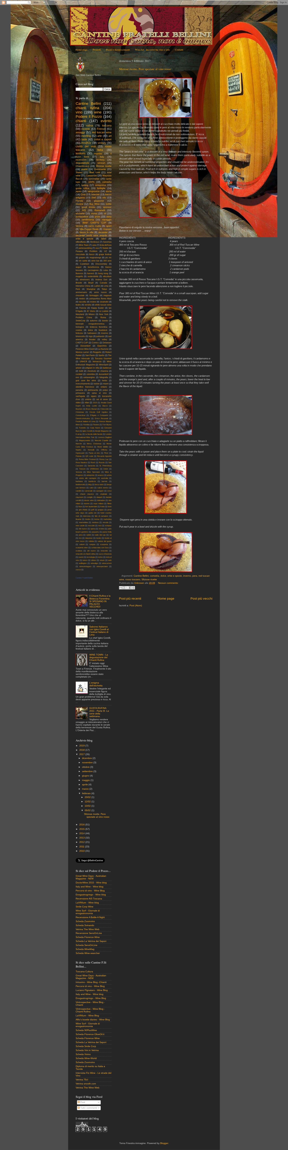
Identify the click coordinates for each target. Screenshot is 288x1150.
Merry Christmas (94, 444)
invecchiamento (83, 384)
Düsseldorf (85, 346)
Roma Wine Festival (87, 459)
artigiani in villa (92, 368)
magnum (108, 295)
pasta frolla (107, 532)
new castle (80, 526)
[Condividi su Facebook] (130, 587)
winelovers (85, 279)
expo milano (99, 504)
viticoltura (81, 242)
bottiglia (101, 188)
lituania (78, 519)
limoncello (80, 336)
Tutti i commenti (88, 1108)
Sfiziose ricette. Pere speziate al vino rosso (145, 69)
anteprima (100, 185)
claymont (79, 497)
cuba (105, 270)
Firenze (101, 128)
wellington (83, 563)
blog (90, 484)
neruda (105, 522)
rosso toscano (132, 579)
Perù (78, 289)
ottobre (86, 767)
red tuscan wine (102, 132)
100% (91, 182)
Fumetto (82, 428)
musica (79, 204)
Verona (79, 226)
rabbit (88, 535)
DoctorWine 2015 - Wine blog (91, 882)
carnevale (88, 491)
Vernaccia (97, 361)
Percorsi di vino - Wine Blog (90, 890)
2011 (82, 846)
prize (97, 216)
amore (79, 368)
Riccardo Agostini (104, 456)
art (110, 135)
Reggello (97, 352)
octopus (108, 526)
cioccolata (80, 254)
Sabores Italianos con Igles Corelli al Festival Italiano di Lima (99, 630)
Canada (103, 283)
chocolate (80, 295)
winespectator (102, 566)
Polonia (79, 456)
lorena (96, 519)
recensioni (81, 159)
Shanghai (90, 289)
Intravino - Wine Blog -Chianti (91, 982)
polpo (105, 390)
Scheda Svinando (85, 925)
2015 (82, 829)
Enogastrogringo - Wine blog (91, 894)
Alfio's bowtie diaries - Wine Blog (93, 1019)
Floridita (86, 425)
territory (100, 159)
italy (102, 156)
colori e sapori (103, 139)
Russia (101, 462)
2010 (82, 851)
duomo (87, 504)
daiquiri (99, 497)
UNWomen (94, 469)
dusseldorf (103, 374)
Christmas (80, 412)
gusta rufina (82, 188)
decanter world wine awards (91, 235)
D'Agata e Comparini (99, 415)
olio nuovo (83, 529)
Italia (100, 149)
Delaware (107, 343)
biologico (80, 327)
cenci (109, 491)
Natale (105, 248)
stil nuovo (91, 551)
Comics (95, 343)
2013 (82, 838)
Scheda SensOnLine (86, 945)
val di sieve (102, 399)
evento (106, 121)
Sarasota (91, 466)
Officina (104, 450)
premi (84, 169)
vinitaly (102, 142)
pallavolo (100, 336)
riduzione (88, 538)
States (79, 172)
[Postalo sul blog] (124, 587)
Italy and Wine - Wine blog (89, 886)
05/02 (88, 810)
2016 (82, 824)
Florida (79, 201)
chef (93, 197)
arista (109, 475)
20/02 (88, 797)
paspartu (95, 532)
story (109, 216)
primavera (80, 393)
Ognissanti (80, 453)
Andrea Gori (101, 279)
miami (105, 384)
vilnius (93, 560)
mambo (98, 153)
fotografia (104, 377)
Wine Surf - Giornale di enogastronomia (88, 912)
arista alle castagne (87, 478)
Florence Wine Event (85, 349)
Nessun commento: (168, 583)
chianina (104, 371)
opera (92, 529)
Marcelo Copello (101, 440)
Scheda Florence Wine (88, 937)
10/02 (88, 806)
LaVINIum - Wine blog (87, 902)
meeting (86, 135)
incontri (85, 128)
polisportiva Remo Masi (100, 298)
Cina (83, 194)
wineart (101, 163)
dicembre (87, 758)
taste (84, 139)
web (110, 560)
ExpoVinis (102, 346)
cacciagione (93, 270)
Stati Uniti (94, 172)
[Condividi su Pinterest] (133, 587)
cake (92, 488)
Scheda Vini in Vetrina (87, 1050)
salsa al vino (99, 393)
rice (80, 538)
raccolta (82, 302)
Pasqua (79, 251)
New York (103, 314)
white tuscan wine (103, 305)
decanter (103, 232)
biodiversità (80, 484)
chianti (81, 121)
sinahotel (104, 302)
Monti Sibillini (102, 447)
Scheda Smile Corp (86, 1046)
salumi (81, 544)
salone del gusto (105, 541)
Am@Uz (86, 142)
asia (94, 245)
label (103, 238)
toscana (107, 125)
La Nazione (103, 349)
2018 (82, 750)
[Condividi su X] (127, 587)
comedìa (154, 576)
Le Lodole (103, 311)
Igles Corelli (87, 431)
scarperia (104, 544)
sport (109, 226)
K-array (79, 434)
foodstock (103, 330)
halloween (92, 333)
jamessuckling (85, 248)
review (93, 302)
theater (92, 339)
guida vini (92, 513)
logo (91, 336)
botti (81, 371)
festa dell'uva (106, 245)
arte (99, 135)
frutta (102, 507)
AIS (84, 210)
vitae (87, 402)
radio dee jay (100, 535)
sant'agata (80, 396)
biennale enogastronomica (90, 324)
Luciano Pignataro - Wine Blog (92, 990)
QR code (89, 456)
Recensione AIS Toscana (89, 898)
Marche (79, 444)
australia (104, 478)
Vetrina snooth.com (86, 1083)
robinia (91, 541)
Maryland (80, 314)
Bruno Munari (91, 409)
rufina (89, 125)
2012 (82, 842)
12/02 (88, 801)
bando (105, 320)
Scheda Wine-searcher (88, 953)
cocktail (79, 374)
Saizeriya (107, 242)
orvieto (101, 529)
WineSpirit (103, 365)
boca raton (99, 484)
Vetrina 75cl (82, 1079)
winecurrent (107, 563)
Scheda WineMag (85, 949)
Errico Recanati (101, 418)
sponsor (107, 207)
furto (110, 507)
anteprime (90, 475)
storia (109, 191)
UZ (105, 251)
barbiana (79, 481)
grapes (82, 257)
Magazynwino (84, 440)
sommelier (94, 179)
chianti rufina (87, 108)
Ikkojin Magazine (102, 431)
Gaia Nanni (95, 428)
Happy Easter (97, 308)
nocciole (91, 526)
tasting (84, 185)
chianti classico (87, 494)
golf (92, 510)
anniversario (81, 292)
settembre (87, 771)
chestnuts (91, 371)
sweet (80, 557)
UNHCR (83, 361)
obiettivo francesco (85, 387)
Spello (101, 355)
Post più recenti (130, 598)
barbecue (107, 368)
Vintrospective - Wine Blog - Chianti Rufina (90, 1010)
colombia (90, 374)
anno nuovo (100, 292)
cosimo (79, 330)
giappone (99, 201)
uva (97, 248)
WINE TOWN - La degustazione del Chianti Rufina (98, 657)
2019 (95, 403)
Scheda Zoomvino (85, 921)
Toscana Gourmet (103, 358)
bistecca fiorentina (99, 327)
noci (100, 526)
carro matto (94, 226)
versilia (88, 305)
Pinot (106, 453)
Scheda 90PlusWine (86, 1030)
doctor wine (89, 500)
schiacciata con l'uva (99, 548)
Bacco (105, 406)
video (78, 402)
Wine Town (84, 245)
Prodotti (97, 49)
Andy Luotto (91, 406)
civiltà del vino (86, 146)
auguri (79, 267)
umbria (88, 399)
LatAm (97, 286)
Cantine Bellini (141, 576)
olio (104, 197)
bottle (109, 204)
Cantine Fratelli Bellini (84, 578)
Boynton (79, 409)
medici (82, 298)
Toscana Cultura (84, 971)
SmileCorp (80, 320)
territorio (80, 153)
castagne (100, 491)
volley (104, 339)
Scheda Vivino (83, 1054)
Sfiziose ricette (149, 579)
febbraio (86, 793)
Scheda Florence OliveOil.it (90, 1034)
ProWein (93, 251)
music (94, 213)
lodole (96, 384)
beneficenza (93, 267)
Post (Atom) (136, 605)
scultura (79, 551)
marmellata (83, 522)
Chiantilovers (82, 166)
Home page (82, 49)
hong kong (103, 273)
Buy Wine (94, 204)
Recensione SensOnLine (89, 933)
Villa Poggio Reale (88, 229)
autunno (94, 320)
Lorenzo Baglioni (105, 437)
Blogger (164, 1143)
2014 (82, 833)
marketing (108, 519)
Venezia (79, 472)
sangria (92, 544)
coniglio (90, 497)
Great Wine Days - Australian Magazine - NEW (91, 877)
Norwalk (91, 450)
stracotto (104, 551)
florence (79, 273)
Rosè (93, 462)
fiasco (91, 254)
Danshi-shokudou (83, 418)
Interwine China (83, 286)
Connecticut (80, 415)
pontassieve (82, 216)
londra (87, 519)
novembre (87, 762)
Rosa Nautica (81, 462)
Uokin (105, 469)
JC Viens (91, 311)
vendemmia (88, 219)
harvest (90, 273)
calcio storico (102, 488)
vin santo (83, 261)
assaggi (80, 132)
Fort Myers (107, 425)
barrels (104, 481)
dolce (163, 576)
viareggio (107, 219)
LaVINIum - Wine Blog (87, 1015)
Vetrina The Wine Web (87, 929)
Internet (95, 194)
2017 (82, 754)
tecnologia (91, 557)
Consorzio (91, 175)
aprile (85, 784)
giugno (86, 775)
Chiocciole (104, 409)
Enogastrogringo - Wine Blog (91, 998)
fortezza (79, 333)
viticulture (107, 276)
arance (101, 475)
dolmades (101, 500)
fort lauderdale (91, 507)
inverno (187, 576)
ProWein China (84, 317)
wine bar (95, 261)
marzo (85, 789)
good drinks (88, 207)
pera (194, 576)
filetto (109, 504)
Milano (91, 314)
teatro (78, 305)
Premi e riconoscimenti (118, 49)
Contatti (179, 49)
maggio (86, 780)
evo (77, 377)
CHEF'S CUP (82, 343)
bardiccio (92, 481)
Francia (82, 308)
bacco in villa (87, 232)
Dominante (100, 169)
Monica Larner (82, 352)
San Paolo (90, 355)
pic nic (108, 257)
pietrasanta (93, 390)
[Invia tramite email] (120, 587)
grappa (101, 510)
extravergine (89, 377)
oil (105, 213)
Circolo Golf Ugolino (99, 412)
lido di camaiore (101, 516)
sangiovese (94, 191)
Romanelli (99, 210)
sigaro (93, 396)
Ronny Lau (103, 459)
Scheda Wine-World (86, 1058)
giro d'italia (83, 510)
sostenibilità (93, 276)
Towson (82, 469)
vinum (102, 560)
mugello (79, 276)
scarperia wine (82, 548)
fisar (80, 507)
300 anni (107, 261)
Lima (106, 286)
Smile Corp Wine (84, 906)
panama (79, 390)
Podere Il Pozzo (89, 116)
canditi (78, 491)
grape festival (105, 254)
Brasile (79, 283)
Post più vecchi (201, 598)
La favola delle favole (93, 434)
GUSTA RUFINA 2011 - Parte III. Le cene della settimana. (99, 712)
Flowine (96, 425)
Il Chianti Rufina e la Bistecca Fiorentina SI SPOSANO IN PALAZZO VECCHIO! (99, 601)
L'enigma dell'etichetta (95, 684)
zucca (78, 570)
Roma (103, 317)
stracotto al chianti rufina (85, 554)
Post (82, 1102)
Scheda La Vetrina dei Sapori (91, 941)
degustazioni (82, 163)
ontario (104, 387)
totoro (85, 560)
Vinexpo (107, 229)
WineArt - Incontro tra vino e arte (152, 49)
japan (79, 191)
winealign (94, 563)
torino (100, 557)
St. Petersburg (105, 466)
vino (79, 112)
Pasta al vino (94, 453)
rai (111, 535)
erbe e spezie (175, 576)
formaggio (94, 295)
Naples (78, 450)
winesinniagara (85, 566)
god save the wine (86, 380)
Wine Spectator (93, 472)
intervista (86, 516)
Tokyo (104, 289)
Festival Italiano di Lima (85, 421)
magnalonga (95, 257)
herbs (104, 380)
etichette (80, 213)
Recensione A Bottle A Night (90, 917)
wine (98, 112)
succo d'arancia (105, 554)
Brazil (91, 283)
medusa (95, 522)
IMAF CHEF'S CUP (94, 223)
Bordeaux (94, 242)
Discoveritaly (101, 264)
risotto (98, 538)
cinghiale (103, 494)
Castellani (84, 264)
